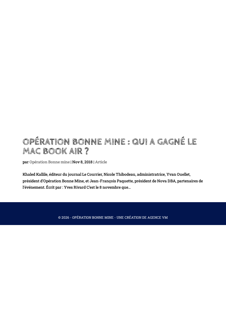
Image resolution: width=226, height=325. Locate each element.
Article (101, 161)
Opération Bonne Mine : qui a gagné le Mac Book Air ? (110, 146)
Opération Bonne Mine (93, 217)
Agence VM (157, 217)
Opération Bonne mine (49, 161)
